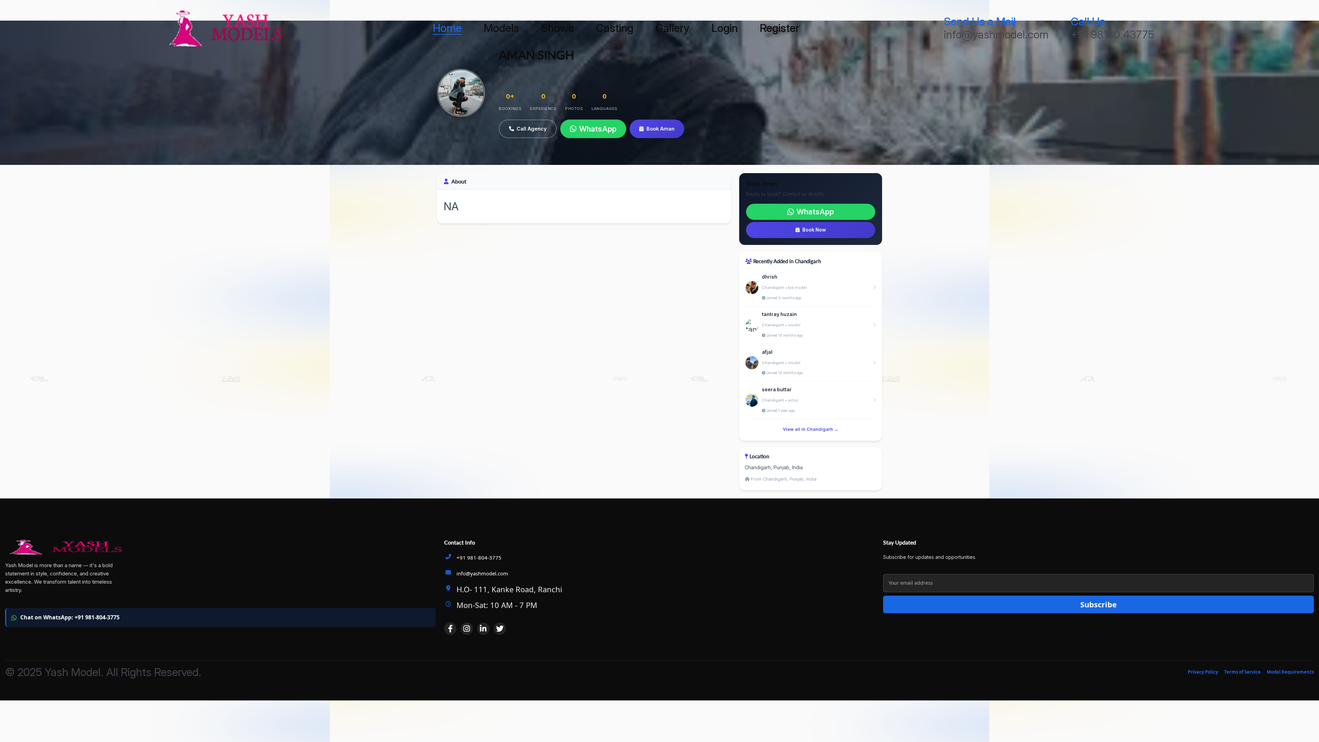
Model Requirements (1290, 672)
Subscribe (1098, 604)
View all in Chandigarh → (810, 429)
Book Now (814, 230)
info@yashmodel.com (482, 573)
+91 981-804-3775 (478, 557)
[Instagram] (467, 628)
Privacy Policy (1203, 672)
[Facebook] (450, 628)
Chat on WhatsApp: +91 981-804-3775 (70, 617)
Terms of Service (1242, 672)
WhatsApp (598, 128)
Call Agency (531, 129)
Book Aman (660, 129)
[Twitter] (500, 628)
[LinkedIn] (483, 628)
